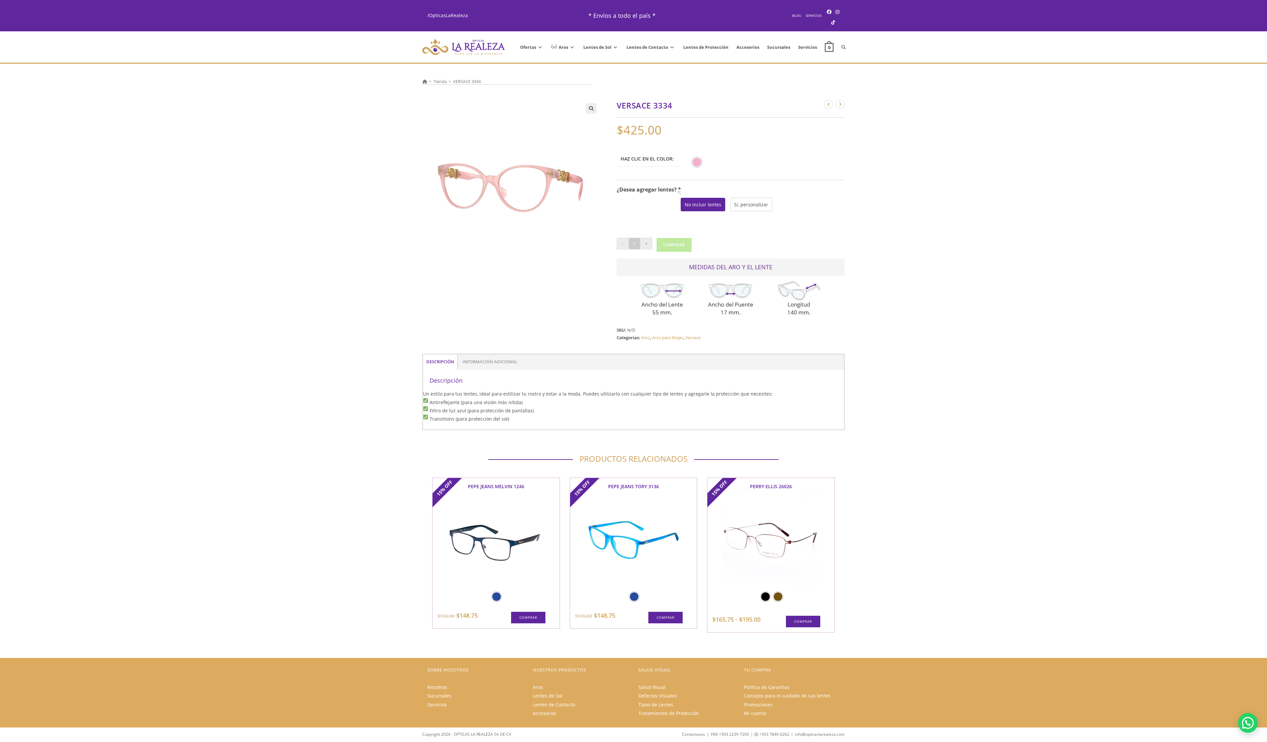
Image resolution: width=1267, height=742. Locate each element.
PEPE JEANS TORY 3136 (633, 486)
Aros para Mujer (667, 338)
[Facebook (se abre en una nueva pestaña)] (829, 12)
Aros (645, 338)
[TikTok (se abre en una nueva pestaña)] (833, 22)
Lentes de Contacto (554, 704)
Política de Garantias (767, 687)
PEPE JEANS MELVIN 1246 (496, 486)
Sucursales (439, 696)
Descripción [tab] (440, 362)
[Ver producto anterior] (828, 104)
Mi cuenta (755, 713)
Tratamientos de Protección (668, 713)
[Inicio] (424, 81)
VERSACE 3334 (467, 81)
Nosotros (437, 687)
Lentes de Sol (547, 696)
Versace (692, 338)
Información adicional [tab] (490, 362)
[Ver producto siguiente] (840, 104)
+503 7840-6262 (773, 734)
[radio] (697, 162)
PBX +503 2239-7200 (730, 734)
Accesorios (544, 713)
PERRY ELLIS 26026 (771, 486)
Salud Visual (652, 687)
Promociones (758, 704)
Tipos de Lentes (655, 704)
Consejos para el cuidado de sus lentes (787, 696)
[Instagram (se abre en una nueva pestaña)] (837, 12)
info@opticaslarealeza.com (820, 734)
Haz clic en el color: (647, 159)
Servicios (814, 15)
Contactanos (693, 734)
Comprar (674, 245)
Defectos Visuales (657, 696)
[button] (591, 108)
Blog (796, 15)
